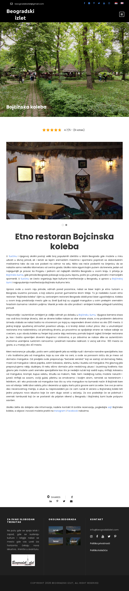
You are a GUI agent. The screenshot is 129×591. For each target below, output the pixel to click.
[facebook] (84, 3)
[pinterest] (94, 3)
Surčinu (13, 256)
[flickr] (89, 3)
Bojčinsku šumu (87, 314)
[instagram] (109, 3)
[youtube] (104, 3)
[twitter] (99, 3)
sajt (110, 407)
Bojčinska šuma (14, 274)
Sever (56, 541)
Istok (55, 530)
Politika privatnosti (100, 543)
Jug (73, 530)
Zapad (73, 541)
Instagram (59, 410)
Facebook (72, 410)
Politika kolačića (98, 550)
